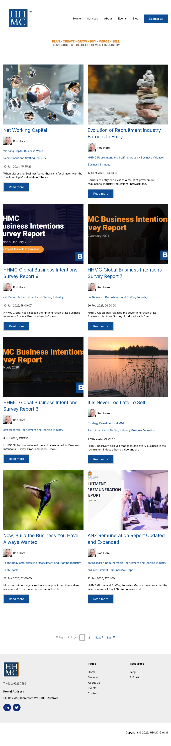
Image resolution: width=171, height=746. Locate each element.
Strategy (93, 423)
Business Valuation (152, 157)
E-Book (134, 677)
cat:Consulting (28, 562)
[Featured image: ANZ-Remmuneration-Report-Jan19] (128, 528)
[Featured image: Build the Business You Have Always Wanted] (43, 528)
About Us (94, 682)
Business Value (33, 151)
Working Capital (13, 151)
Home (77, 18)
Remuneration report (122, 570)
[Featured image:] (43, 123)
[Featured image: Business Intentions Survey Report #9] (43, 263)
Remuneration (114, 562)
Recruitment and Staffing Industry (24, 158)
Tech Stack (10, 570)
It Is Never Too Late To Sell (116, 402)
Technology (10, 562)
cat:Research (11, 297)
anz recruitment (98, 570)
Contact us (156, 18)
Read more (16, 187)
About (108, 18)
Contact (93, 693)
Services (92, 18)
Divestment (106, 423)
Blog (135, 18)
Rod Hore (19, 141)
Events (122, 18)
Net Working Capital (25, 130)
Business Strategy (99, 164)
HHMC (92, 157)
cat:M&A (119, 423)
